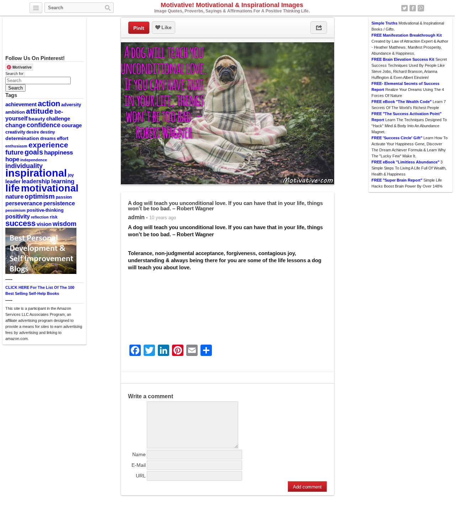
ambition (15, 112)
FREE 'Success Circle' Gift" (396, 138)
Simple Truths (384, 23)
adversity (71, 104)
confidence (43, 125)
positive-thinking (45, 210)
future (14, 152)
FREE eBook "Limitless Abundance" (405, 162)
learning (62, 181)
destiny (47, 132)
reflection (40, 217)
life (12, 188)
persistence (59, 203)
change (15, 125)
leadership (36, 181)
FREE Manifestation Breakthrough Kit (406, 35)
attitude (39, 111)
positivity (17, 216)
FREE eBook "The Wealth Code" (401, 101)
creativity (15, 132)
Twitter (404, 8)
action (49, 103)
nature (14, 196)
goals (34, 152)
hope (12, 159)
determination (22, 138)
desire (32, 132)
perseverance (23, 203)
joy (71, 175)
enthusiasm (16, 146)
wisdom (64, 223)
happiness (58, 152)
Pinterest (420, 8)
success (20, 223)
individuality (24, 165)
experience (48, 145)
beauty (36, 119)
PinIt (138, 28)
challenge (58, 118)
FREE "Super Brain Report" (396, 180)
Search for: (15, 73)
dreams (48, 138)
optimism (40, 196)
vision (44, 224)
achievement (21, 104)
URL (141, 476)
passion (64, 197)
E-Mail (139, 465)
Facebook (412, 8)
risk (54, 217)
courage (71, 125)
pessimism (15, 210)
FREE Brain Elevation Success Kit (402, 59)
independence (33, 160)
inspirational (36, 173)
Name (139, 454)
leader (13, 181)
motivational (50, 188)
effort (62, 138)
